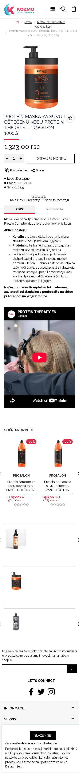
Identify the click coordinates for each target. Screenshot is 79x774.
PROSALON (24, 183)
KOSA (28, 22)
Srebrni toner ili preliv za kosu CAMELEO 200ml (48, 616)
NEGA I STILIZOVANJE (51, 22)
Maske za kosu (43, 26)
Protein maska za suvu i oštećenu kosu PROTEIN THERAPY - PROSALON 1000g (50, 575)
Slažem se (42, 735)
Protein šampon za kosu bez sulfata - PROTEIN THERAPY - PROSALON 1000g (21, 488)
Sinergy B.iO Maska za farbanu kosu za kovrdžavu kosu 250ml (48, 532)
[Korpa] (73, 9)
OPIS (19, 209)
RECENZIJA (54, 209)
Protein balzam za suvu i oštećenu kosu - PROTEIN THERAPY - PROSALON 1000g (57, 490)
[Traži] (63, 9)
